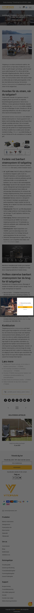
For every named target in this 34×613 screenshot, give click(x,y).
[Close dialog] (32, 298)
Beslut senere (25, 309)
